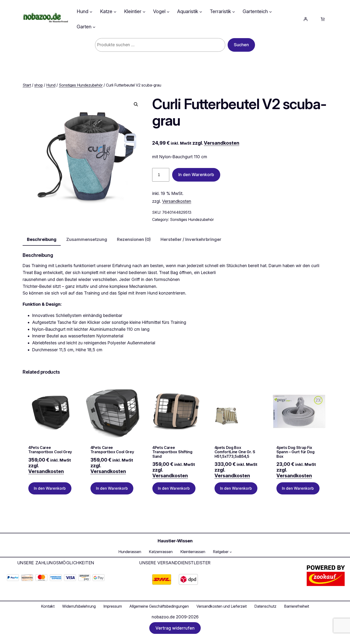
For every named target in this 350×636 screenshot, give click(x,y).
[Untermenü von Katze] (115, 11)
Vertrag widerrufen (175, 628)
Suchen (241, 44)
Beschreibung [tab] (41, 239)
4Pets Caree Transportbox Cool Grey (50, 449)
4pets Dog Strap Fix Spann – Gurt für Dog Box (295, 451)
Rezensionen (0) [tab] (134, 239)
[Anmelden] (305, 19)
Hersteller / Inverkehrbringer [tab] (190, 239)
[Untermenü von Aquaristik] (200, 11)
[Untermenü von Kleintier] (144, 11)
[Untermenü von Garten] (94, 26)
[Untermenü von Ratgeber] (231, 552)
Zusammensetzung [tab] (86, 239)
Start (27, 85)
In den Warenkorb (196, 174)
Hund (50, 85)
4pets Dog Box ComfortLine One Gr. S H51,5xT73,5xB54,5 (235, 451)
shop (38, 85)
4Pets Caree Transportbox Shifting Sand (172, 451)
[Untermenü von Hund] (91, 11)
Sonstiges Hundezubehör (81, 85)
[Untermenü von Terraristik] (233, 11)
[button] (136, 104)
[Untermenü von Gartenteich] (270, 11)
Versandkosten (221, 143)
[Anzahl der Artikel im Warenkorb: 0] (322, 19)
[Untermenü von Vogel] (168, 11)
